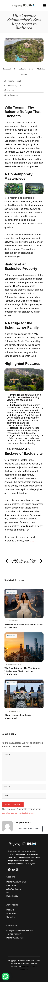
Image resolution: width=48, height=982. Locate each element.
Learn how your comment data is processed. (20, 813)
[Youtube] (13, 869)
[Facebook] (9, 869)
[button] (44, 5)
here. (32, 541)
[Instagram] (17, 869)
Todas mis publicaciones (29, 829)
